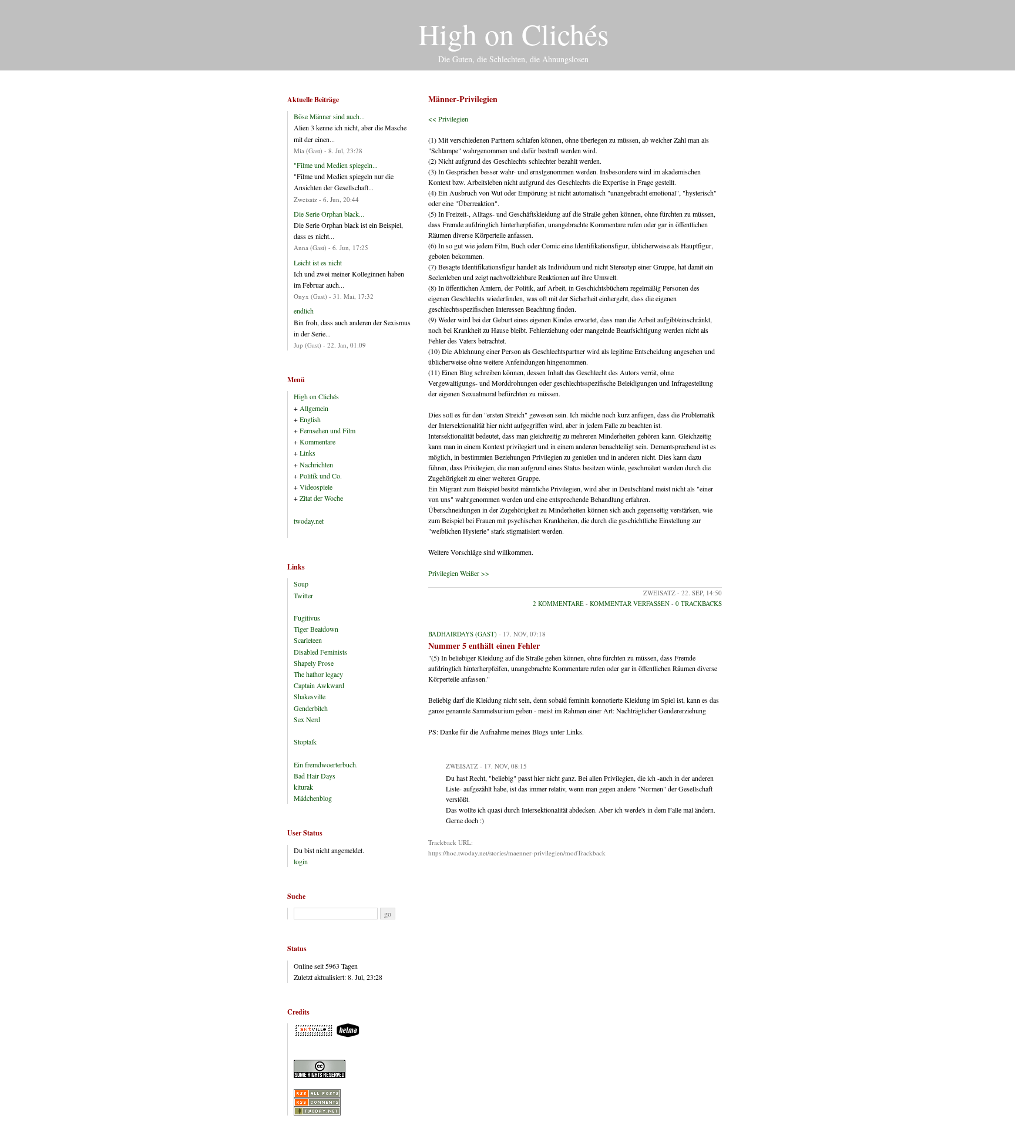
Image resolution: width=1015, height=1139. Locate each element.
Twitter (303, 595)
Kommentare (317, 441)
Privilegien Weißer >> (458, 573)
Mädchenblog (313, 798)
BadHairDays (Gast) (462, 633)
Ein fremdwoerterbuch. (326, 764)
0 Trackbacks (698, 603)
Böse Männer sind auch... (329, 116)
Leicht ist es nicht (318, 262)
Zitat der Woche (321, 498)
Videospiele (316, 486)
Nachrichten (316, 464)
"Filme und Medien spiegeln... (336, 165)
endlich (304, 310)
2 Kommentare (558, 603)
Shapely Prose (314, 663)
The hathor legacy (318, 674)
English (310, 419)
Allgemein (314, 408)
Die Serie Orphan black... (329, 213)
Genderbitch (311, 708)
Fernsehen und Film (327, 430)
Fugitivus (307, 617)
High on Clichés (513, 33)
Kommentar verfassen (630, 603)
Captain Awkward (319, 685)
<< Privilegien (448, 118)
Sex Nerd (307, 719)
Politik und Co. (321, 475)
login (301, 861)
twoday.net (309, 520)
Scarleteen (308, 640)
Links (307, 452)
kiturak (303, 786)
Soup (301, 583)
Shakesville (309, 696)
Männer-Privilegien (463, 99)
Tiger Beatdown (316, 628)
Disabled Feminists (320, 651)
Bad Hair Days (314, 775)
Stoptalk (305, 741)
